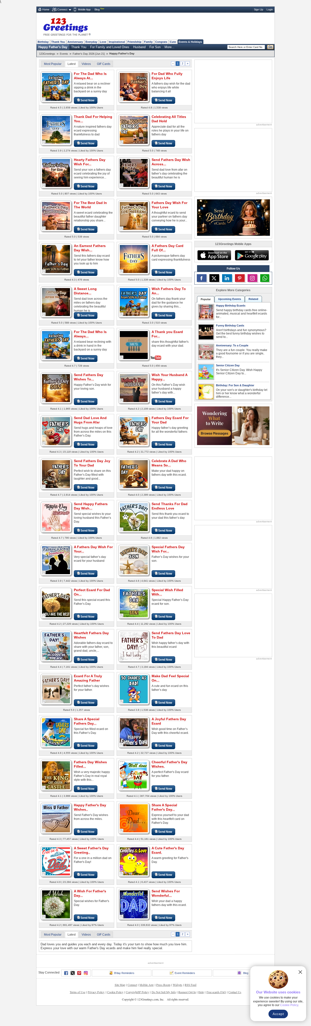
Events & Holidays (190, 41)
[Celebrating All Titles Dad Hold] (134, 130)
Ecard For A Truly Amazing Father (88, 678)
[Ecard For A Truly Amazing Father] (56, 689)
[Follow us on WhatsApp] (264, 278)
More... (169, 47)
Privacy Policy (96, 992)
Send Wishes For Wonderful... (166, 893)
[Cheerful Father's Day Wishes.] (134, 775)
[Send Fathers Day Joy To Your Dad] (56, 474)
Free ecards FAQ (216, 992)
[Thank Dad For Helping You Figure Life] (56, 130)
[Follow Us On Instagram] (252, 278)
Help (201, 992)
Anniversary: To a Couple (232, 345)
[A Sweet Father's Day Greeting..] (56, 861)
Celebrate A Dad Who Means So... (169, 463)
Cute (173, 41)
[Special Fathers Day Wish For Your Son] (134, 560)
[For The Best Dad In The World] (56, 216)
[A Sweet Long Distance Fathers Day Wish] (56, 302)
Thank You (58, 41)
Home (45, 9)
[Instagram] (86, 973)
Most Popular (52, 64)
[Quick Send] (44, 99)
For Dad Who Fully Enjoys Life (167, 76)
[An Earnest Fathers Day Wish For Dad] (56, 259)
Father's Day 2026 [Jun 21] (89, 53)
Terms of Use (77, 992)
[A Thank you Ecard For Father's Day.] (134, 344)
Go (270, 46)
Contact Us (234, 992)
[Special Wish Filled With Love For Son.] (134, 603)
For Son (155, 47)
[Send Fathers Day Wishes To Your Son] (56, 388)
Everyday (91, 41)
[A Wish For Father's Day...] (56, 904)
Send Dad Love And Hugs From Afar (90, 420)
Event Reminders (185, 973)
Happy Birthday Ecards (230, 305)
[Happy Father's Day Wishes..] (56, 818)
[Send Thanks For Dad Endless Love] (134, 517)
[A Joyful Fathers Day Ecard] (134, 732)
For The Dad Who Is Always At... (90, 76)
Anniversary (75, 41)
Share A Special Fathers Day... (86, 721)
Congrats (161, 41)
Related (253, 299)
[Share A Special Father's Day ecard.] (134, 818)
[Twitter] (73, 973)
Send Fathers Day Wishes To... (88, 377)
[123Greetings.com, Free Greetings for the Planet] (66, 26)
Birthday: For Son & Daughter (235, 385)
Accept (278, 1014)
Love (103, 41)
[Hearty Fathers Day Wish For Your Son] (56, 173)
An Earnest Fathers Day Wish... (90, 248)
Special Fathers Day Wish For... (168, 549)
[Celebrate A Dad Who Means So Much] (134, 474)
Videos (86, 64)
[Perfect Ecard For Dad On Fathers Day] (56, 603)
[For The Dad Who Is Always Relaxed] (56, 345)
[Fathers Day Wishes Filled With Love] (56, 775)
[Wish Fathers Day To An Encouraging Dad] (134, 302)
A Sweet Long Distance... (85, 291)
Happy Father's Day (52, 47)
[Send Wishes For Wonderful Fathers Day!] (134, 904)
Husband (139, 47)
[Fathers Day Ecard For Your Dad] (134, 431)
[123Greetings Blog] (233, 425)
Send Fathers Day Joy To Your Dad (92, 463)
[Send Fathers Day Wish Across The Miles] (134, 173)
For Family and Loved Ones (109, 47)
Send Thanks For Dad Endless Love (170, 506)
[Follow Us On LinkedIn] (227, 278)
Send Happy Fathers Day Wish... (91, 506)
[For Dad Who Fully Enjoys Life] (134, 87)
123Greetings (47, 53)
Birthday (43, 41)
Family (148, 41)
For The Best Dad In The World (90, 205)
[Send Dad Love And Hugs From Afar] (56, 431)
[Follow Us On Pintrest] (240, 278)
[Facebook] (66, 973)
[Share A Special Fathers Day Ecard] (56, 732)
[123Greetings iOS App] (214, 255)
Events (64, 53)
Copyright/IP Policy (137, 992)
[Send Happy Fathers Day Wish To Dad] (56, 517)
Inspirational (117, 41)
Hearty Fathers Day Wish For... (89, 162)
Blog (97, 9)
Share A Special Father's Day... (164, 807)
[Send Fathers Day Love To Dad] (134, 646)
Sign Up (258, 9)
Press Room (163, 985)
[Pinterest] (79, 973)
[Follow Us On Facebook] (202, 278)
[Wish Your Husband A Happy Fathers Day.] (134, 388)
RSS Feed (190, 985)
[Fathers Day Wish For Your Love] (134, 216)
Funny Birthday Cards (230, 325)
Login (270, 9)
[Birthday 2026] (233, 217)
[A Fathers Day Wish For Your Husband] (56, 560)
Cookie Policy (115, 992)
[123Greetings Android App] (252, 255)
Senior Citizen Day (228, 365)
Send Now (87, 100)
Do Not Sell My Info (164, 992)
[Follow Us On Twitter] (214, 278)
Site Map (120, 985)
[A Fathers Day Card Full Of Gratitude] (134, 259)
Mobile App (84, 9)
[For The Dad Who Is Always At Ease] (56, 87)
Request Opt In (187, 992)
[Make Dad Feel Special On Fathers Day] (134, 689)
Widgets (177, 985)
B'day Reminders (124, 973)
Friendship (134, 41)
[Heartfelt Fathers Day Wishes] (56, 646)
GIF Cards (103, 64)
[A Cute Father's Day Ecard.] (134, 861)
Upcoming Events (229, 299)
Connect (62, 9)
